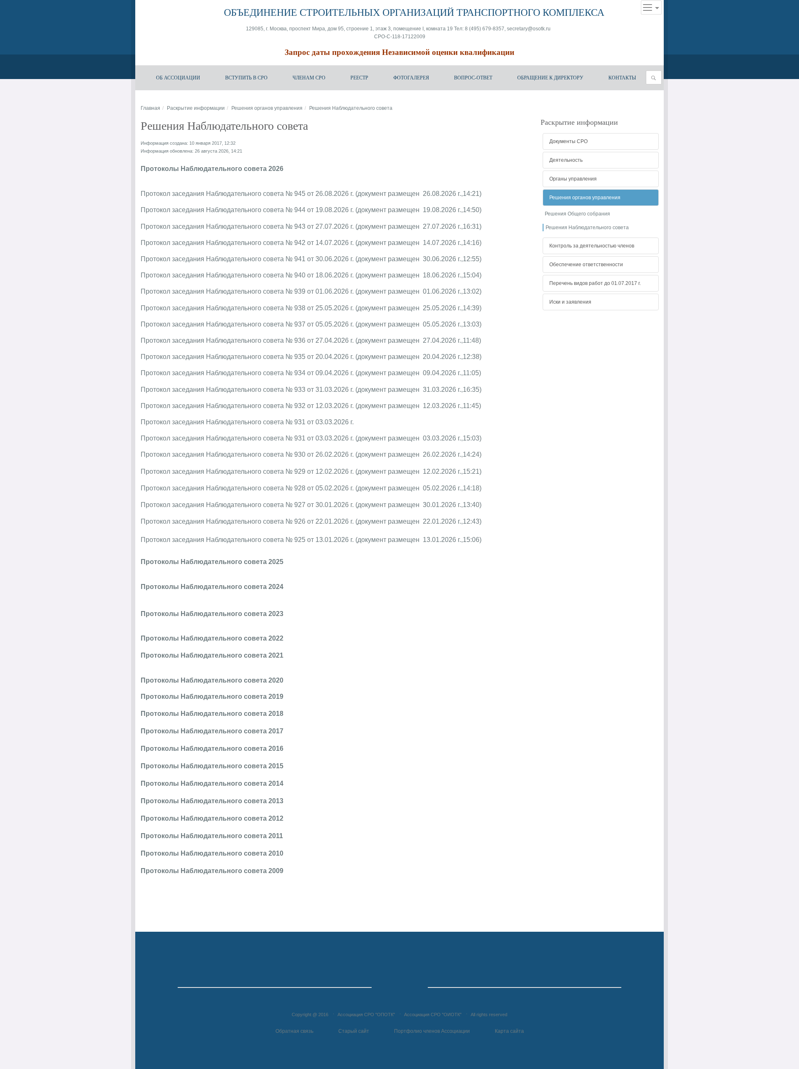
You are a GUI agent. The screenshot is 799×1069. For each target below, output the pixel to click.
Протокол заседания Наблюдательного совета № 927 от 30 (232, 504)
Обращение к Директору (550, 78)
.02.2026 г (337, 454)
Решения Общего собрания (577, 214)
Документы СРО (568, 141)
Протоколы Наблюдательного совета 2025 (212, 561)
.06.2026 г (337, 258)
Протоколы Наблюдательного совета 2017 (212, 731)
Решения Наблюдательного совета (587, 227)
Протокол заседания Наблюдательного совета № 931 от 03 (232, 422)
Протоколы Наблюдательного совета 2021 (212, 655)
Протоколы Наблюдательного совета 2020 (212, 680)
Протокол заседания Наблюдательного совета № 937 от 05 (232, 324)
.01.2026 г (337, 504)
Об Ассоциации (178, 78)
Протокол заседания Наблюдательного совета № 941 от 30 (232, 258)
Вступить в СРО (246, 78)
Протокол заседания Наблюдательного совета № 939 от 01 (232, 291)
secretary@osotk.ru (529, 29)
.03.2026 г (337, 389)
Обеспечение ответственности (586, 264)
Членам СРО (309, 78)
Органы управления (573, 179)
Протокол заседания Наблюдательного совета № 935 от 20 (232, 356)
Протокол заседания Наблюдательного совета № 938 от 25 (232, 308)
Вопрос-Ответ (473, 78)
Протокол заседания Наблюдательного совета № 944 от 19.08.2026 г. (247, 209)
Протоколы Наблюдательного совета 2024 (212, 586)
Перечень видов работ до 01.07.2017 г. (595, 283)
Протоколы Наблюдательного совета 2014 (212, 783)
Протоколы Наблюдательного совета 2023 (212, 613)
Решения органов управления (267, 108)
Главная (150, 108)
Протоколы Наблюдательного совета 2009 (212, 870)
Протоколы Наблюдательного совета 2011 (212, 835)
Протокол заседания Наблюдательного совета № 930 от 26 (232, 454)
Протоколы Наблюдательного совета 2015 (212, 766)
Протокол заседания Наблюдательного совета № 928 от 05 (232, 488)
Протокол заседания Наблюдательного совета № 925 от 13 (232, 539)
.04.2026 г (337, 340)
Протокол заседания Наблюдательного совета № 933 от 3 (230, 389)
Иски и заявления (570, 302)
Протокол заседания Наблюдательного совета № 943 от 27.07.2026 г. (247, 226)
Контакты (622, 78)
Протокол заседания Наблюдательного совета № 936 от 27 (232, 340)
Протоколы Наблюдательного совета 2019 (213, 696)
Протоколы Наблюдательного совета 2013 (212, 800)
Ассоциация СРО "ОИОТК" (433, 1014)
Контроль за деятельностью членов (591, 246)
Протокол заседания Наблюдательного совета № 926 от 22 (232, 521)
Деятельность (566, 160)
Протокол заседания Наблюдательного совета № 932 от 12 (232, 405)
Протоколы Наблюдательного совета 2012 (212, 818)
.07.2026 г (337, 242)
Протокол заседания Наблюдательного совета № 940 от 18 (232, 275)
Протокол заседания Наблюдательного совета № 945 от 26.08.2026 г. (247, 193)
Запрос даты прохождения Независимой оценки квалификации (399, 52)
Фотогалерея (411, 78)
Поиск (656, 77)
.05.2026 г (337, 308)
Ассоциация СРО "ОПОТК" (366, 1014)
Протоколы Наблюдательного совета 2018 (212, 713)
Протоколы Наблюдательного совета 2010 (212, 853)
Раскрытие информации (196, 108)
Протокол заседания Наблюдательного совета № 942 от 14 (232, 242)
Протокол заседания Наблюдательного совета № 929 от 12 (232, 471)
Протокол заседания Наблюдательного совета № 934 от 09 (232, 372)
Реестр (359, 78)
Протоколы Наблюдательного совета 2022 (213, 638)
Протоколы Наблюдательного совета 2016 (212, 748)
